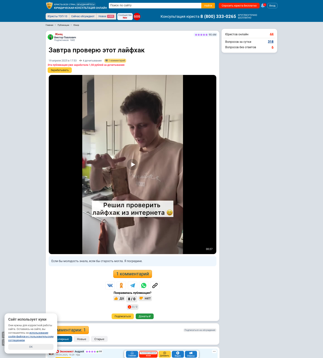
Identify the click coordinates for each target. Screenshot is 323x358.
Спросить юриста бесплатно (239, 5)
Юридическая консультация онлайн (80, 7)
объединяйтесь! (86, 4)
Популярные (60, 339)
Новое (106, 16)
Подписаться (123, 316)
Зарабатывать (60, 70)
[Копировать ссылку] (155, 285)
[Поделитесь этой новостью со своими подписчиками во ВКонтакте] (110, 285)
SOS (137, 16)
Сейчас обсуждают (83, 16)
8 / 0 (131, 299)
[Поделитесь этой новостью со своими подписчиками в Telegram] (132, 285)
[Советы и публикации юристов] (49, 5)
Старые (99, 339)
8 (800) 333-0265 (218, 16)
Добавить (164, 355)
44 (271, 34)
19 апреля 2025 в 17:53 (63, 60)
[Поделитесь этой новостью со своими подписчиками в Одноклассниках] (121, 285)
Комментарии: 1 (69, 330)
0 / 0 (134, 306)
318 (270, 41)
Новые (81, 339)
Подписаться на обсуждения (199, 330)
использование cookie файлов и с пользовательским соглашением (30, 336)
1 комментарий (132, 273)
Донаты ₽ (145, 316)
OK (31, 346)
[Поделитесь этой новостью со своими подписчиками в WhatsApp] (143, 285)
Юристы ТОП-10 (57, 16)
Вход (272, 5)
